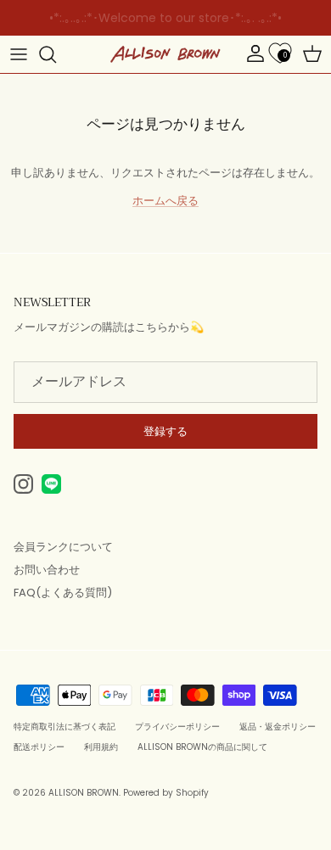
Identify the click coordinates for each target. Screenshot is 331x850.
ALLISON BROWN (83, 792)
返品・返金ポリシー (277, 726)
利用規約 (101, 747)
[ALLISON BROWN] (165, 54)
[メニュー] (18, 54)
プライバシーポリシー (177, 726)
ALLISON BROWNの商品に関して (202, 747)
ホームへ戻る (165, 201)
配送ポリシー (39, 747)
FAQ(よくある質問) (63, 592)
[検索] (56, 54)
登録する (165, 431)
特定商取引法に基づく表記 (64, 726)
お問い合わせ (47, 570)
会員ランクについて (63, 547)
